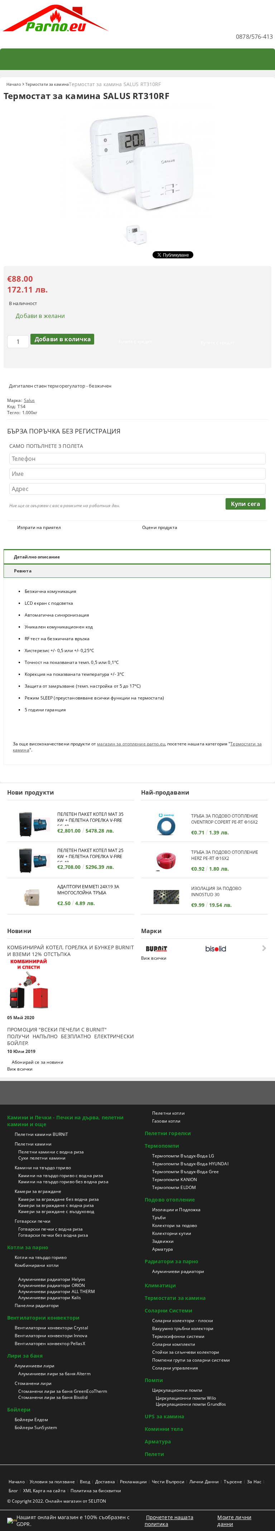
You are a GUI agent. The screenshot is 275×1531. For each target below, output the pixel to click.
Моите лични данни (234, 1520)
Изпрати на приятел (39, 527)
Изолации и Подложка (176, 1210)
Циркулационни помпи (177, 1390)
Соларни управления (175, 1368)
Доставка (105, 1482)
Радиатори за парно (172, 1261)
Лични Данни (204, 1482)
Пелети (154, 1454)
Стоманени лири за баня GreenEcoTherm (62, 1391)
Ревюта (23, 571)
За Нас (254, 1482)
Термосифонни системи (178, 1336)
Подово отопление (170, 1199)
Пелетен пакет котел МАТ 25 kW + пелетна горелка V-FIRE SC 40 (90, 854)
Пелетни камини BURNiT (41, 1134)
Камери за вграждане (38, 1191)
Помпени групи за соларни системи (191, 1360)
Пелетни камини (33, 1144)
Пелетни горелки (168, 1133)
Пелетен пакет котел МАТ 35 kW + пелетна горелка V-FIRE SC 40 (90, 818)
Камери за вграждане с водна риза (56, 1205)
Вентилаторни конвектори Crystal (51, 1328)
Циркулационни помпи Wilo (186, 1398)
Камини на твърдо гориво (43, 1168)
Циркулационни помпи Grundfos (191, 1404)
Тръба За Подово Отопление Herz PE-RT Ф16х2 (224, 855)
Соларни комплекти (173, 1344)
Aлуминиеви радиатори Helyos (51, 1279)
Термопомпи (162, 1145)
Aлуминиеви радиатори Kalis (49, 1297)
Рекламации (133, 1482)
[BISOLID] (233, 948)
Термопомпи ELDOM (174, 1187)
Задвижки (163, 1241)
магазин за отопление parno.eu (131, 744)
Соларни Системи (168, 1310)
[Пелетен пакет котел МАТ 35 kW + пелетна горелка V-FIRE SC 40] (32, 824)
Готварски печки (32, 1221)
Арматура (162, 1249)
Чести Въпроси (168, 1482)
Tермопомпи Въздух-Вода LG (183, 1156)
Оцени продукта (159, 527)
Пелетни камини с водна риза (51, 1152)
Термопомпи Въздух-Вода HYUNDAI (190, 1164)
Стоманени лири (33, 1383)
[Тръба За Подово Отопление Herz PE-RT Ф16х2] (166, 860)
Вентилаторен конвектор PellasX (50, 1343)
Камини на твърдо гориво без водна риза (63, 1182)
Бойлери (18, 1409)
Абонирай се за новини (37, 1062)
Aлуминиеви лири (34, 1366)
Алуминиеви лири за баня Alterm (54, 1374)
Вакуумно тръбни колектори (182, 1328)
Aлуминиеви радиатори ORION (51, 1285)
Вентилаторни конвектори (43, 1317)
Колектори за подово (174, 1225)
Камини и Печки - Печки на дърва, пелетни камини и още (65, 1121)
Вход (85, 1482)
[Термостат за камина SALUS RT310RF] (137, 216)
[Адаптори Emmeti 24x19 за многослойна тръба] (32, 897)
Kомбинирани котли (37, 1265)
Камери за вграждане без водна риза (58, 1199)
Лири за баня (25, 1355)
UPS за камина (164, 1416)
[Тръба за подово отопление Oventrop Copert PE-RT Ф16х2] (166, 824)
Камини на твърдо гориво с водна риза (60, 1175)
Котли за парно (27, 1247)
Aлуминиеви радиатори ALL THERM (56, 1291)
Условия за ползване (52, 1482)
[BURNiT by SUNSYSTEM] (174, 948)
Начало (13, 84)
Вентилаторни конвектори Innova (51, 1336)
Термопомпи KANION (174, 1179)
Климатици (160, 1285)
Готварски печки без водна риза (53, 1235)
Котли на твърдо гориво (41, 1257)
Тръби (159, 1217)
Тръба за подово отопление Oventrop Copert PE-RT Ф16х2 (224, 819)
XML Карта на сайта (44, 1491)
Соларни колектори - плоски (182, 1320)
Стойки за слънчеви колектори (185, 1352)
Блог (13, 1491)
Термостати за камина (47, 84)
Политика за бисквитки (96, 1491)
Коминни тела (164, 1428)
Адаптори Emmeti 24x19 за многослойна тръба (88, 890)
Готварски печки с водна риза (50, 1229)
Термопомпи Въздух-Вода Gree (185, 1172)
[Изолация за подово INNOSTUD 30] (166, 897)
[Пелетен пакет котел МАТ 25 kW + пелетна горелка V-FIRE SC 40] (32, 860)
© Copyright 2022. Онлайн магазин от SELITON (56, 1501)
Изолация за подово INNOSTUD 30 (216, 891)
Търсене (233, 1482)
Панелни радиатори (37, 1305)
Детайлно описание (37, 557)
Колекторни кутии (171, 1233)
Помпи (154, 1380)
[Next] (263, 948)
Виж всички (20, 1069)
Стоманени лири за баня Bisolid (52, 1397)
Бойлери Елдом (31, 1420)
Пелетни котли (168, 1113)
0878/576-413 (254, 37)
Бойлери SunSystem (36, 1427)
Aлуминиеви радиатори (178, 1271)
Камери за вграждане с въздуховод (56, 1211)
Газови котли (166, 1121)
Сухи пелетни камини (42, 1158)
